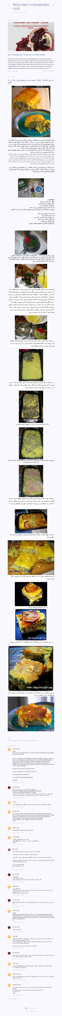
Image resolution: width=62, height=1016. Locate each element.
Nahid (14, 886)
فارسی (25, 12)
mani (14, 963)
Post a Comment (12, 998)
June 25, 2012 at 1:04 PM (18, 922)
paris (14, 849)
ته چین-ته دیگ (35, 740)
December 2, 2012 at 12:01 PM (19, 980)
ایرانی (19, 740)
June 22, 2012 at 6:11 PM (18, 844)
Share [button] (9, 71)
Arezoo (15, 837)
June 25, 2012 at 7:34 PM (18, 931)
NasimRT (15, 984)
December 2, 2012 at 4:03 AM (19, 969)
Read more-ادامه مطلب (48, 70)
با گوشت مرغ (29, 740)
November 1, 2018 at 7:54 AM (19, 995)
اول (39, 142)
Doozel (15, 787)
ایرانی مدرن (23, 740)
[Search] (53, 4)
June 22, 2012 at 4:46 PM (18, 832)
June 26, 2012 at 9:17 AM (18, 948)
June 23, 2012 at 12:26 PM (18, 869)
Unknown (15, 974)
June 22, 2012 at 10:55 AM (18, 797)
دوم (35, 142)
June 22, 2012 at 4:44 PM (18, 823)
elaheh (14, 749)
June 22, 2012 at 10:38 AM (19, 782)
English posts (17, 12)
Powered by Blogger (32, 1008)
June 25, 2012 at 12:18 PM (18, 906)
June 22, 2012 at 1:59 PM (18, 806)
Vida (14, 936)
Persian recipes (14, 740)
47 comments (15, 71)
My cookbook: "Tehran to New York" (27, 55)
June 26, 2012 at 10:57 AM (18, 958)
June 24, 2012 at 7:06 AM (18, 881)
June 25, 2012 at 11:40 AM (18, 895)
